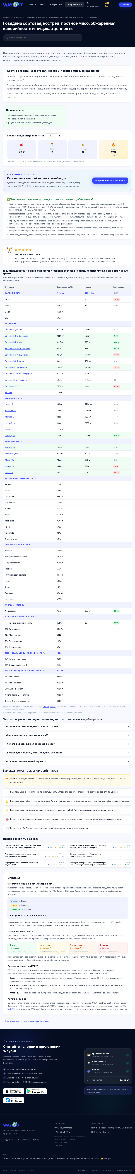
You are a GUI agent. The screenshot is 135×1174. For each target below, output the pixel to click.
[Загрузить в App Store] (13, 1091)
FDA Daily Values (49, 707)
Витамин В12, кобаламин (16, 367)
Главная (32, 4)
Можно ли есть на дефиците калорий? (27, 735)
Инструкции (22, 1158)
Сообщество (48, 1158)
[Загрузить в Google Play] (36, 1091)
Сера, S (8, 429)
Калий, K (9, 404)
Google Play (23, 1140)
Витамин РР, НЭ (12, 386)
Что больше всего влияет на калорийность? (30, 744)
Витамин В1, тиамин (14, 330)
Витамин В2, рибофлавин (16, 336)
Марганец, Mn (11, 454)
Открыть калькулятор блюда (110, 180)
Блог (42, 4)
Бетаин (8, 392)
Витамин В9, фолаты (14, 361)
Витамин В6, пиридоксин (16, 355)
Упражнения (35, 1158)
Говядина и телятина (36, 17)
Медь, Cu (9, 460)
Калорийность (73, 4)
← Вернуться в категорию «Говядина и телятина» (26, 1021)
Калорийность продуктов (14, 17)
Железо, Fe (10, 447)
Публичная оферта (100, 1132)
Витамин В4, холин (13, 342)
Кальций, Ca (10, 410)
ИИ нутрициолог (92, 4)
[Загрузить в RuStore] (13, 1100)
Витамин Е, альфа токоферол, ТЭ (20, 374)
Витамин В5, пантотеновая (17, 348)
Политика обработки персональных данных (111, 1128)
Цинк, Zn (9, 472)
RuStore (36, 1140)
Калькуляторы (55, 4)
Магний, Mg (10, 417)
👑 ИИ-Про (108, 4)
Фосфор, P (10, 435)
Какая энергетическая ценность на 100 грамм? (32, 726)
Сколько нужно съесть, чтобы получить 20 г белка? (34, 752)
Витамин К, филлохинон (16, 380)
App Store (9, 1140)
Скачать (125, 4)
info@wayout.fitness (63, 1128)
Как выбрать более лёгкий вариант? (26, 761)
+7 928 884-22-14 (62, 1132)
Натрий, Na (10, 423)
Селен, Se (9, 466)
